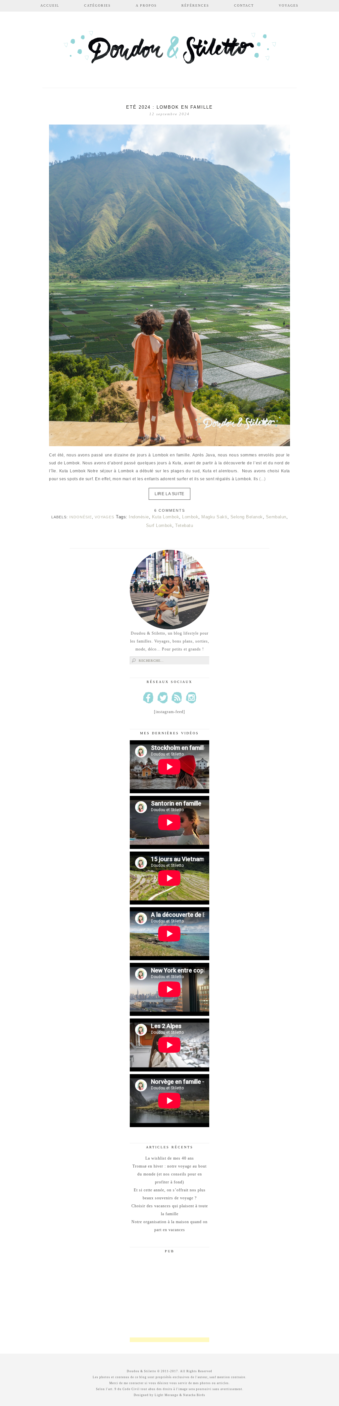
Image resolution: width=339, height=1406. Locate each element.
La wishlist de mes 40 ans (169, 1158)
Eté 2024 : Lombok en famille (169, 107)
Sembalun (276, 516)
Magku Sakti (214, 516)
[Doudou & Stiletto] (169, 50)
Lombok (190, 516)
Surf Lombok (159, 525)
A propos (146, 5)
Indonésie (80, 517)
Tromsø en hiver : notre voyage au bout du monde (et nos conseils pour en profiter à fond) (169, 1174)
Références (195, 5)
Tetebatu (184, 525)
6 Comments (169, 510)
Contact (244, 5)
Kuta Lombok (165, 516)
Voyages (289, 5)
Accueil (49, 5)
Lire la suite (169, 494)
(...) (262, 479)
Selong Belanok (246, 516)
